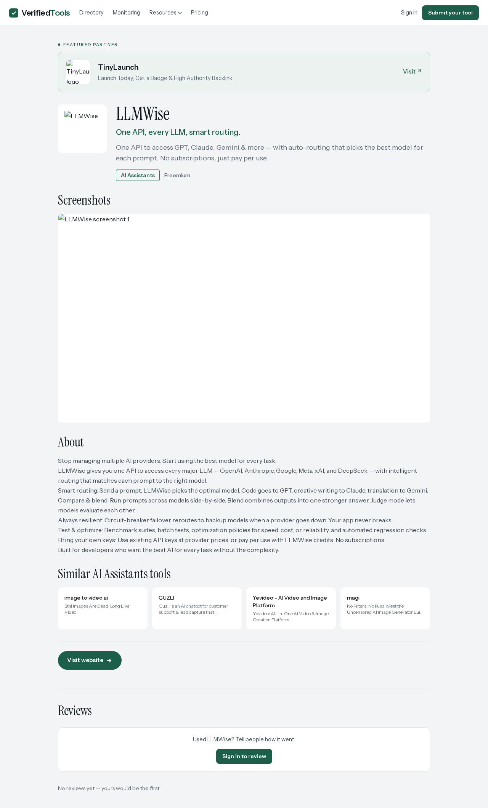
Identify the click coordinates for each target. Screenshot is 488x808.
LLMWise (142, 114)
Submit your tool (450, 12)
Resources (163, 12)
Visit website (85, 660)
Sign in (409, 12)
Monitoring (126, 12)
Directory (91, 12)
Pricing (199, 12)
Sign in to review (244, 756)
